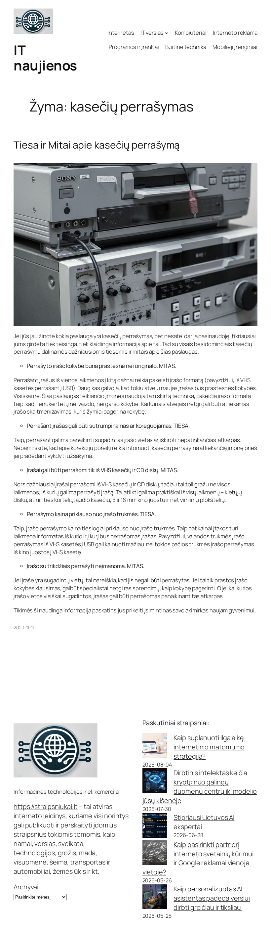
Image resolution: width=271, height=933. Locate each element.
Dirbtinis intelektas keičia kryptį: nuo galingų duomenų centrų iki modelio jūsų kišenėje (199, 786)
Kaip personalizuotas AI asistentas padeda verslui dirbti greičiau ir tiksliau (212, 898)
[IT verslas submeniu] (166, 32)
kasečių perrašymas (127, 336)
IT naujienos (45, 57)
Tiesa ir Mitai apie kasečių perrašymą (97, 145)
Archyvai (26, 886)
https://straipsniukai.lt (46, 806)
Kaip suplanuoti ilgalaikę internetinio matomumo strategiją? (209, 747)
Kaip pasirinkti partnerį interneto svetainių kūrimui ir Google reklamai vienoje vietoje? (197, 858)
